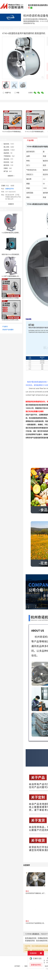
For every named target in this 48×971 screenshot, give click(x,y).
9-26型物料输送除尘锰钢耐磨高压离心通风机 (16, 233)
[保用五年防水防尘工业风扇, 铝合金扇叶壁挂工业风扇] (11, 288)
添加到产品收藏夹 (8, 330)
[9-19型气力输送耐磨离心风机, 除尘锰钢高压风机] (11, 266)
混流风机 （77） (9, 159)
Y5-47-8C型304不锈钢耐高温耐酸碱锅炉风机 (16, 132)
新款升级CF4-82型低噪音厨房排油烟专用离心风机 (17, 254)
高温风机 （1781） (10, 150)
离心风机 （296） (9, 147)
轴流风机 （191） (9, 144)
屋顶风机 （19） (9, 165)
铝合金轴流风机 (42, 940)
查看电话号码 (9, 189)
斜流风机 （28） (9, 162)
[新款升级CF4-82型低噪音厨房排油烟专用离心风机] (11, 244)
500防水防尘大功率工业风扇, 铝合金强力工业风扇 (17, 320)
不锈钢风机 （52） (9, 156)
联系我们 (27, 966)
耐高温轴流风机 (30, 938)
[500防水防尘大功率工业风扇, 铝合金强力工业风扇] (11, 309)
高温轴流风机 (30, 940)
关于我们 (17, 966)
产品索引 (5, 327)
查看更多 (11, 176)
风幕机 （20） (8, 168)
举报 (17, 93)
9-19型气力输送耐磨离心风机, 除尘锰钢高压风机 (17, 276)
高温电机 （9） (8, 153)
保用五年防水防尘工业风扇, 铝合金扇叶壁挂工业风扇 (18, 298)
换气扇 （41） (8, 171)
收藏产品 (8, 93)
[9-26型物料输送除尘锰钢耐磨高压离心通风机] (11, 222)
